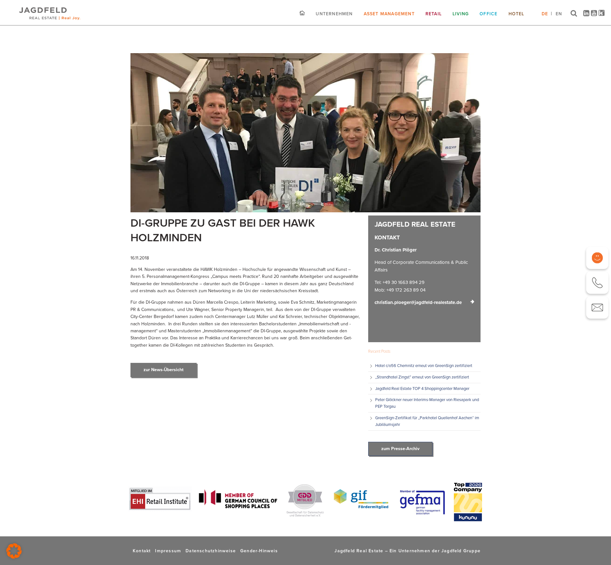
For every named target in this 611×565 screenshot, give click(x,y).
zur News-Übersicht (164, 369)
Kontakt (142, 550)
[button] (14, 551)
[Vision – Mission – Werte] (597, 258)
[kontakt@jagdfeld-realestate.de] (597, 307)
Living (461, 14)
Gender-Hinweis (259, 550)
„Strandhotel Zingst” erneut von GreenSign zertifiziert (422, 377)
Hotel (516, 14)
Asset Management (389, 14)
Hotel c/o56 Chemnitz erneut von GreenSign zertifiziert (423, 366)
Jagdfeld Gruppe (461, 550)
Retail (433, 14)
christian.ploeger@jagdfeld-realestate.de (418, 302)
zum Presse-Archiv (400, 448)
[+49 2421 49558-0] (597, 283)
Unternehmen (334, 14)
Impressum (168, 550)
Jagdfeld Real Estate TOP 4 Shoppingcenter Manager (422, 388)
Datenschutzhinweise (211, 550)
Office (488, 14)
